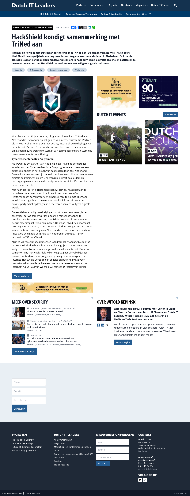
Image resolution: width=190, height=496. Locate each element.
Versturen (19, 408)
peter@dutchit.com (147, 469)
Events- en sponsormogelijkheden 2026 (73, 454)
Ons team (59, 457)
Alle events (170, 114)
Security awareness (58, 70)
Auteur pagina (123, 342)
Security (18, 70)
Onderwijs (79, 70)
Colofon (58, 461)
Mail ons (142, 451)
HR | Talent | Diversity (23, 439)
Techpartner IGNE (180, 493)
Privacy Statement (32, 493)
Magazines (59, 443)
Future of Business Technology (27, 446)
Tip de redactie (22, 276)
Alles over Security (24, 351)
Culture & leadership (22, 443)
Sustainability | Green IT (24, 450)
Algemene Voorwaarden (12, 493)
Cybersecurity (36, 70)
